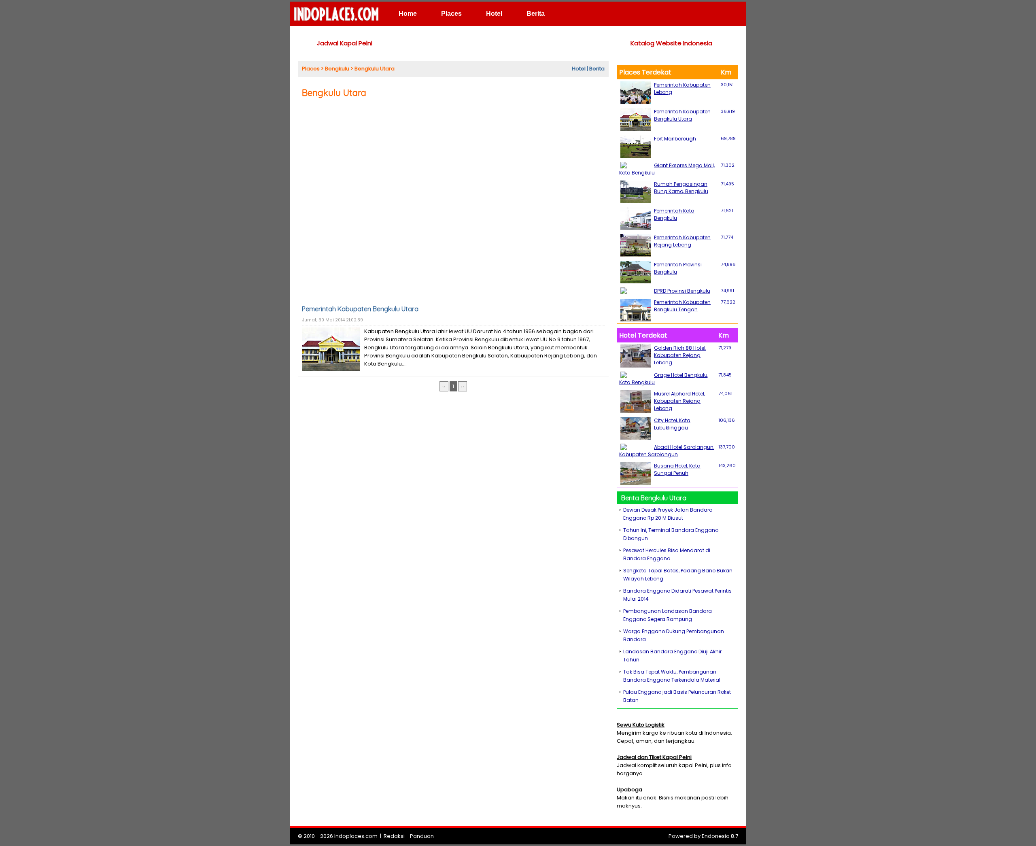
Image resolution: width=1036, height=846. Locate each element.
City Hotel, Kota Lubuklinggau (672, 424)
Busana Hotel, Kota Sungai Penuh (677, 469)
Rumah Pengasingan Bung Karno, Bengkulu (681, 188)
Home (408, 13)
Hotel (494, 13)
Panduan (422, 836)
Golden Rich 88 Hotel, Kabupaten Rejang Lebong (680, 355)
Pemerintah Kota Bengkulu (674, 214)
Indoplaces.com (356, 836)
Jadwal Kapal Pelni (344, 43)
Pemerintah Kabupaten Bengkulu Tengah (682, 306)
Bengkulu (337, 68)
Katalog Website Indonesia (671, 43)
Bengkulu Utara (375, 68)
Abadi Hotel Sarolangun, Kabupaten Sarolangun (666, 451)
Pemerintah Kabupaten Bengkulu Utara (360, 309)
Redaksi (394, 836)
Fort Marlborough (675, 138)
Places (451, 13)
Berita (535, 13)
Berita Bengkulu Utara (653, 498)
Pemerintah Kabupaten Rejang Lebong (682, 241)
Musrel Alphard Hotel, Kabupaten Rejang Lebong (679, 401)
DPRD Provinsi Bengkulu (682, 290)
